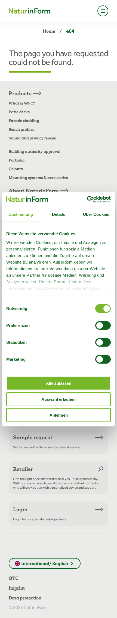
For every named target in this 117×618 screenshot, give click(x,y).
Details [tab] (58, 214)
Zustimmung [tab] (21, 214)
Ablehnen (59, 415)
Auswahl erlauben (58, 399)
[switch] (103, 325)
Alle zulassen (58, 383)
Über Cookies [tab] (96, 214)
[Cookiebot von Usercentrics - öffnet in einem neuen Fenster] (87, 199)
